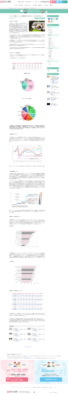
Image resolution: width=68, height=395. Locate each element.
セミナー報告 (50, 31)
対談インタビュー (51, 43)
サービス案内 (35, 5)
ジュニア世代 (50, 51)
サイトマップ (55, 387)
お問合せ (30, 1)
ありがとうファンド (28, 5)
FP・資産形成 (50, 48)
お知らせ (50, 30)
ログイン (65, 1)
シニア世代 (50, 54)
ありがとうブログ (13, 8)
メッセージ (49, 27)
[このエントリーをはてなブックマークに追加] (57, 19)
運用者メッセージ (42, 18)
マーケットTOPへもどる (27, 346)
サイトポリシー (13, 387)
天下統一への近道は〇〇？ (54, 104)
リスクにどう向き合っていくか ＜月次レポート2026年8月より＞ (55, 87)
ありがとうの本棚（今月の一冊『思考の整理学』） (55, 99)
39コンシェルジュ (51, 59)
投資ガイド (51, 5)
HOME (16, 5)
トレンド (50, 39)
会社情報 (20, 1)
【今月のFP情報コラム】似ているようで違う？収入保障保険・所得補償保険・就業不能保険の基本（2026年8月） (55, 78)
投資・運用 (49, 35)
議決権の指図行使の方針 (45, 387)
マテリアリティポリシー (27, 387)
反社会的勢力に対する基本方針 (36, 387)
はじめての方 (50, 50)
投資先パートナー (51, 44)
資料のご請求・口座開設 (17, 379)
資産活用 (50, 56)
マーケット (36, 18)
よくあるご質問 (25, 1)
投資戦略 (50, 38)
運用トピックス (51, 42)
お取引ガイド (40, 5)
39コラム (49, 61)
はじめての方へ (20, 5)
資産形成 (50, 55)
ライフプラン (50, 57)
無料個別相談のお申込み (51, 379)
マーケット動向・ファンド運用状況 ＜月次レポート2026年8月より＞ (55, 93)
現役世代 (50, 52)
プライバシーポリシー (20, 387)
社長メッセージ (51, 29)
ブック (49, 63)
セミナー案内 (46, 5)
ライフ (49, 64)
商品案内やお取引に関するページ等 (30, 358)
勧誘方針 (51, 387)
